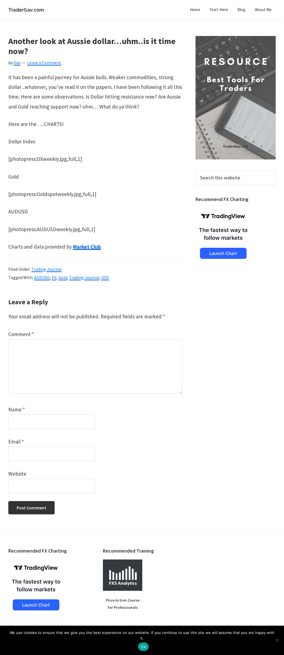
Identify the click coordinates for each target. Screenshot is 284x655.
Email (16, 441)
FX (54, 277)
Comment (21, 334)
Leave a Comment (44, 62)
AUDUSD (42, 277)
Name (16, 409)
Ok (143, 646)
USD (105, 277)
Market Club (87, 246)
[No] (277, 640)
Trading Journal (46, 269)
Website (17, 473)
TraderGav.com (26, 9)
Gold (62, 277)
